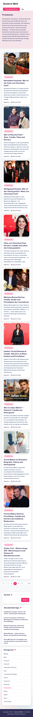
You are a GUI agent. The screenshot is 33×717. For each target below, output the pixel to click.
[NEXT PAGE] (16, 586)
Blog (5, 657)
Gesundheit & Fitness (10, 667)
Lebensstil (7, 681)
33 (29, 583)
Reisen (6, 691)
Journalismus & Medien (10, 674)
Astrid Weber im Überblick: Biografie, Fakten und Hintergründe (15, 462)
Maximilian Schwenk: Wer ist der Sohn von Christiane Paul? (16, 83)
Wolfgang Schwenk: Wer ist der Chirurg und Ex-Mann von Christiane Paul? (16, 191)
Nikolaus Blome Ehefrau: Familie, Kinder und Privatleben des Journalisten (16, 299)
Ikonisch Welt (10, 3)
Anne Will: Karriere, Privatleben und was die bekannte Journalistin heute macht (15, 641)
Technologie (7, 701)
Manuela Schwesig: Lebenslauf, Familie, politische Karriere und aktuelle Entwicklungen (14, 627)
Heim (5, 671)
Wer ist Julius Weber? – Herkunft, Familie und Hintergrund (14, 410)
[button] (11, 9)
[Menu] (22, 9)
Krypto (6, 677)
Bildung (6, 654)
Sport (5, 698)
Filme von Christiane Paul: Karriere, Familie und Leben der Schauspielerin (15, 245)
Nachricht (7, 684)
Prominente (9, 77)
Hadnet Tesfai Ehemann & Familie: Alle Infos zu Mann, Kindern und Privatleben (15, 353)
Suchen (7, 595)
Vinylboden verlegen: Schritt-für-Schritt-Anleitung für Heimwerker (15, 612)
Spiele (5, 694)
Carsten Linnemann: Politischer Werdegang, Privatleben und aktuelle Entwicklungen (16, 619)
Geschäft (7, 664)
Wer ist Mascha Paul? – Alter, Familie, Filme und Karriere (14, 137)
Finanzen (6, 660)
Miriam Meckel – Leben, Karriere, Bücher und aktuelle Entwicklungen (15, 634)
